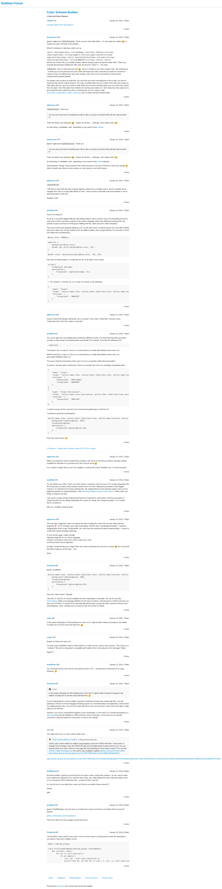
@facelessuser (68, 41)
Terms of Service (91, 878)
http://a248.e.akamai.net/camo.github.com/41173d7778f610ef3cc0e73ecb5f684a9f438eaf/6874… (85, 753)
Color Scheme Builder (62, 12)
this (96, 713)
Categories (61, 878)
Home (51, 878)
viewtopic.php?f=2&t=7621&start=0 (60, 25)
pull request (51, 715)
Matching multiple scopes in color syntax (97, 491)
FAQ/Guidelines (75, 878)
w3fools (100, 127)
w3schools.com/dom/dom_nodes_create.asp (64, 93)
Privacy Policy (107, 878)
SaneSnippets (52, 601)
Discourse (60, 886)
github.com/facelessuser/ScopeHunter (61, 816)
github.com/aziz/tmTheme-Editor (112, 751)
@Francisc (51, 69)
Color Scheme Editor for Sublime (64, 740)
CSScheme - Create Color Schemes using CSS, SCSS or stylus (71, 448)
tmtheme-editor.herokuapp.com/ (61, 751)
